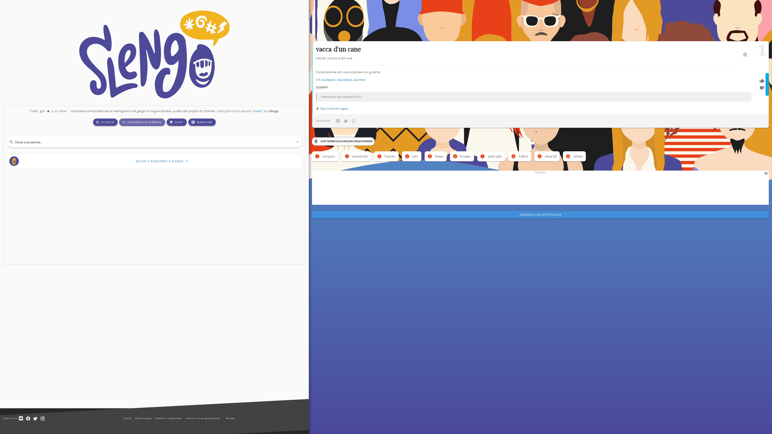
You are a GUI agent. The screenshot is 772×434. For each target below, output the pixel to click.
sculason (328, 80)
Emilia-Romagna (337, 108)
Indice (127, 418)
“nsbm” (257, 111)
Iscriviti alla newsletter (203, 418)
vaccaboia (344, 80)
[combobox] (154, 142)
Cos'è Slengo (143, 418)
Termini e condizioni (168, 418)
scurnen (359, 80)
